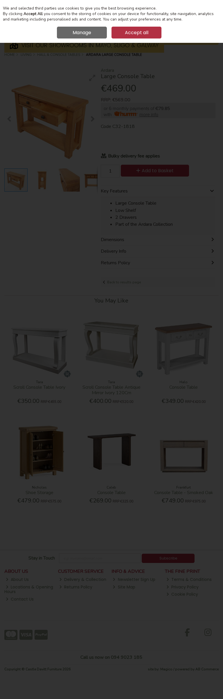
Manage (82, 32)
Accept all (136, 32)
